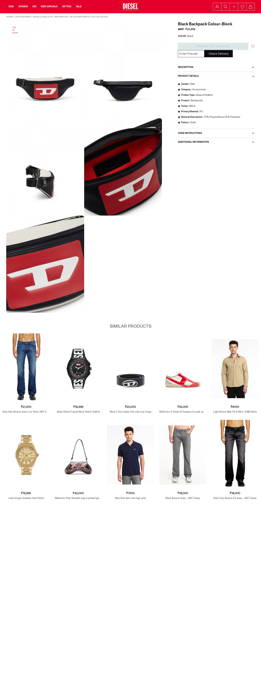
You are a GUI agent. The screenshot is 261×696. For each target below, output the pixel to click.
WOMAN (23, 6)
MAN (11, 6)
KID (34, 6)
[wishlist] (242, 6)
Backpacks (61, 17)
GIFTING (66, 6)
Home (9, 17)
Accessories (23, 17)
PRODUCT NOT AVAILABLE (213, 46)
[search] (225, 7)
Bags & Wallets (43, 17)
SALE (78, 6)
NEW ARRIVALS (49, 6)
